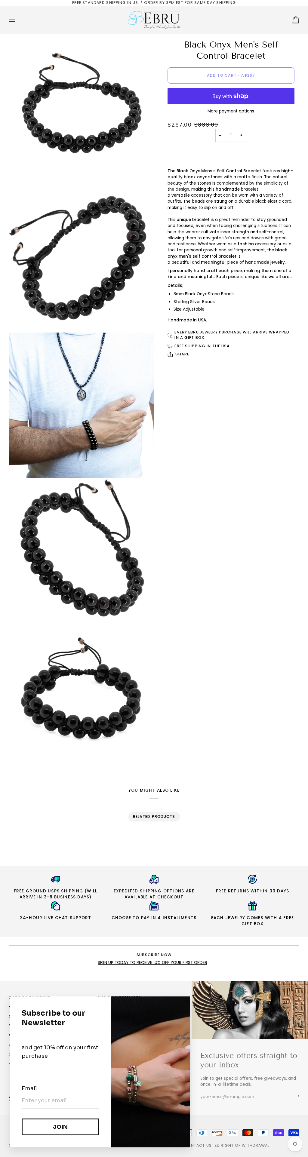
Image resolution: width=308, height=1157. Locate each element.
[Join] (294, 1096)
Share (182, 354)
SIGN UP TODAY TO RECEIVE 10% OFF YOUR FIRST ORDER (152, 962)
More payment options (231, 111)
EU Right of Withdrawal (242, 1145)
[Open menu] (18, 20)
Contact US (198, 1145)
